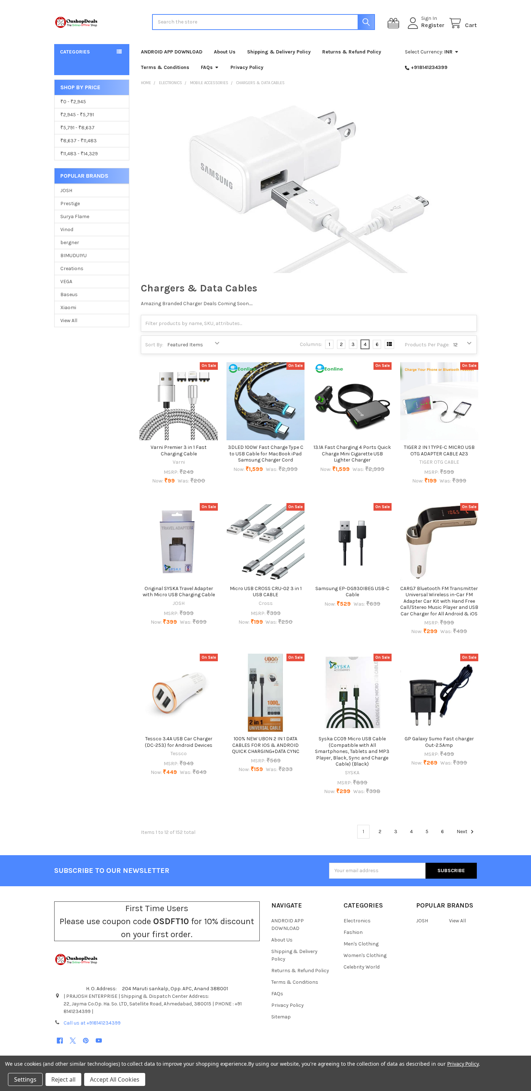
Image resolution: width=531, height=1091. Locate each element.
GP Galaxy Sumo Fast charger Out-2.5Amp (439, 742)
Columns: (311, 344)
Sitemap (281, 1017)
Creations (71, 268)
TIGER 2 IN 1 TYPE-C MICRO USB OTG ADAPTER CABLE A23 (439, 450)
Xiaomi (68, 307)
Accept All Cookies (114, 1079)
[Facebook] (59, 1040)
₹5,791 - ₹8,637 (77, 128)
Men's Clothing (361, 944)
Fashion (353, 932)
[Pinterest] (85, 1040)
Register (432, 25)
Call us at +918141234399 (92, 1023)
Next (463, 831)
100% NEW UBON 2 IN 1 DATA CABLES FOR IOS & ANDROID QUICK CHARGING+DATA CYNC (265, 745)
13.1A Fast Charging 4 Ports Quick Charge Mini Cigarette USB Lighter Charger (352, 453)
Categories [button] (75, 52)
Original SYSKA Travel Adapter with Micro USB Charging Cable (179, 591)
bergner (69, 242)
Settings (25, 1079)
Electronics (357, 921)
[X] (72, 1040)
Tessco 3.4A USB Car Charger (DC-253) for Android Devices (178, 742)
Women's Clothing (365, 955)
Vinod (66, 229)
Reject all (63, 1079)
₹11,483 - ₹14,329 (79, 154)
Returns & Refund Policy (351, 52)
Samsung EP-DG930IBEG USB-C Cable (352, 591)
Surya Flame (74, 216)
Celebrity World (362, 967)
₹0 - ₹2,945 (73, 102)
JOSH (66, 190)
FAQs (207, 67)
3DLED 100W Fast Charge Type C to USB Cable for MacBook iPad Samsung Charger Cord (265, 453)
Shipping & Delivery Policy (279, 52)
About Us (225, 52)
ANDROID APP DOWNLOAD (171, 52)
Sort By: (154, 345)
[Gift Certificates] (395, 23)
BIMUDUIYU (73, 255)
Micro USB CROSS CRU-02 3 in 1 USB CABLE (266, 591)
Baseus (69, 294)
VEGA (66, 281)
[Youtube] (98, 1040)
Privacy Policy (246, 67)
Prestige (70, 203)
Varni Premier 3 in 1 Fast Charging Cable (179, 450)
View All (68, 320)
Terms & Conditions (165, 67)
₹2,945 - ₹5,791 (77, 115)
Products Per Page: (427, 345)
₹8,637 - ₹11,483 (78, 141)
